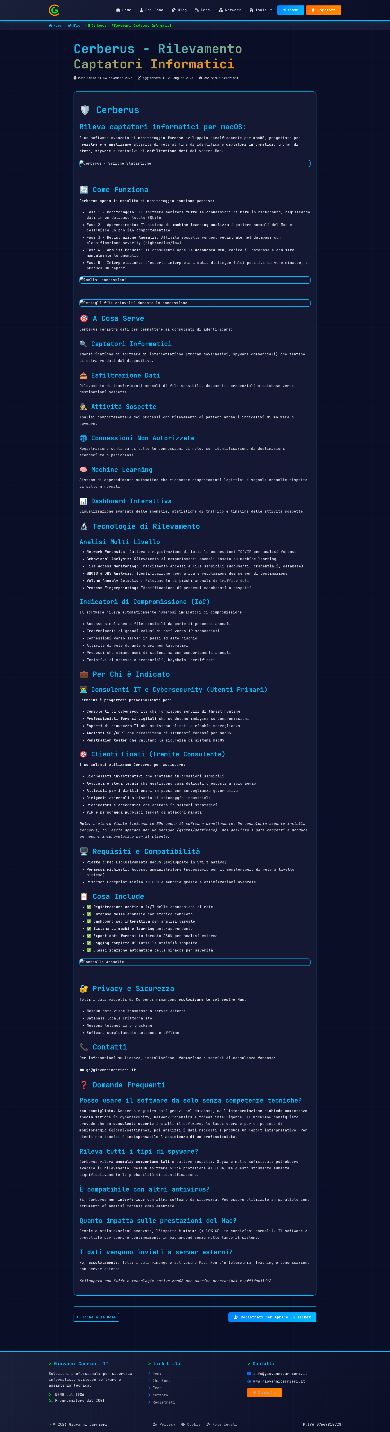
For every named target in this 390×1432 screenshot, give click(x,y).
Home (125, 10)
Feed (204, 10)
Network (232, 10)
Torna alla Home (98, 1317)
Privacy (167, 1424)
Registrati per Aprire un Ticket (275, 1317)
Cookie (194, 1424)
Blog (181, 10)
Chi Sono (153, 10)
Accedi (292, 10)
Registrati (326, 10)
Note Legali (223, 1424)
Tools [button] (261, 10)
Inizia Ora (266, 1392)
